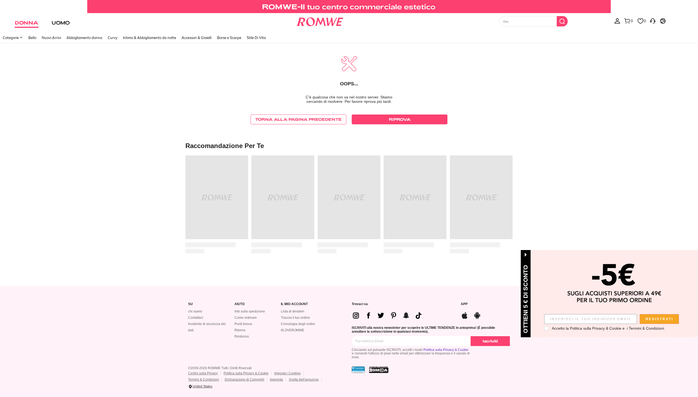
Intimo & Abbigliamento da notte (149, 37)
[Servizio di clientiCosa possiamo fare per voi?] (652, 20)
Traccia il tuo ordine (295, 318)
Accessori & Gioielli (197, 37)
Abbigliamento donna (84, 37)
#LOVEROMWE (292, 330)
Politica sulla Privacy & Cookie (445, 350)
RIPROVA (400, 119)
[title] (349, 145)
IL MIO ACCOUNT (294, 304)
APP (464, 304)
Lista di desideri (292, 311)
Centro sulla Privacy (203, 373)
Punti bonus (243, 324)
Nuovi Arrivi (51, 37)
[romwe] (320, 20)
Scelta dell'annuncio (304, 379)
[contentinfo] (389, 315)
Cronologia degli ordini (298, 324)
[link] (349, 6)
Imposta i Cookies (287, 373)
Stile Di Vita (256, 37)
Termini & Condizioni (203, 379)
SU (190, 304)
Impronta (276, 379)
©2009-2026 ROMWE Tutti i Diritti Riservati (220, 368)
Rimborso (241, 336)
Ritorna (239, 330)
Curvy (113, 37)
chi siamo (195, 311)
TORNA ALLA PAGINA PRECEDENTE (298, 119)
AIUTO (239, 304)
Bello (32, 37)
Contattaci (195, 318)
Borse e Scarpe (229, 37)
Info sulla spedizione (249, 311)
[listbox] (617, 20)
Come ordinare (245, 318)
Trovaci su (360, 304)
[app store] (464, 314)
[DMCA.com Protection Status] (379, 369)
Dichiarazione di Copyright (244, 379)
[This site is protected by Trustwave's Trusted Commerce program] (358, 369)
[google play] (477, 314)
